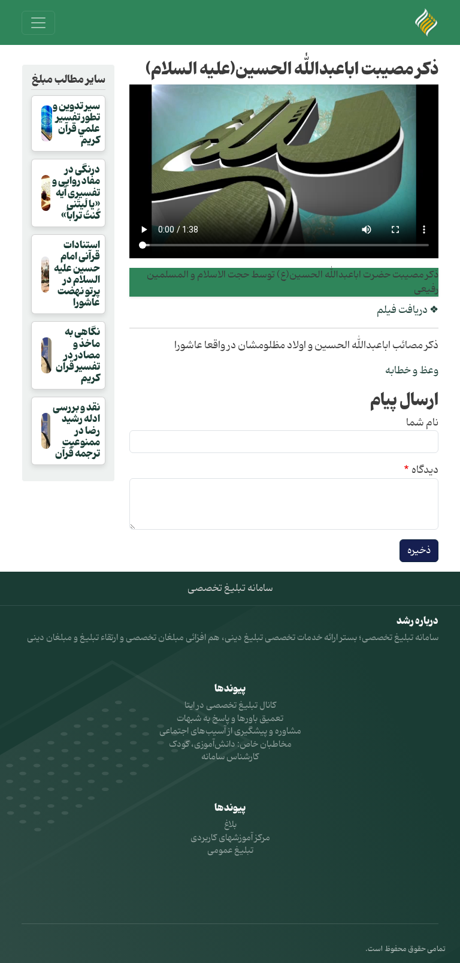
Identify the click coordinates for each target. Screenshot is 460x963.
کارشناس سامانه (230, 757)
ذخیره (419, 551)
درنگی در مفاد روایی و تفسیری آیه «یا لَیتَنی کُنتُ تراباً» (76, 192)
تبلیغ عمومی (230, 851)
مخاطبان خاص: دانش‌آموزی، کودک (230, 744)
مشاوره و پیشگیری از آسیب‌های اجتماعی (230, 731)
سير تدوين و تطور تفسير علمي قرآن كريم (76, 123)
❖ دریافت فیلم (407, 310)
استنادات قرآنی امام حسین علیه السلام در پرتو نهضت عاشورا (77, 274)
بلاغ (230, 825)
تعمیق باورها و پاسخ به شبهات (230, 719)
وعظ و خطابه (411, 371)
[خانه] (426, 22)
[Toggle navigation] (38, 23)
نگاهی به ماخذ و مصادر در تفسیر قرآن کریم (78, 355)
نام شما (422, 423)
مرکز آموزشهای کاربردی (230, 838)
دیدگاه (424, 470)
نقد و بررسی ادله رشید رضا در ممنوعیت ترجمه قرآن (76, 430)
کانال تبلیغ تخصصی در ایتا (230, 706)
